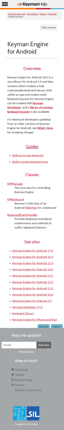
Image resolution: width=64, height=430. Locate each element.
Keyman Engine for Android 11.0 (32, 288)
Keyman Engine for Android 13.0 (32, 276)
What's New (45, 128)
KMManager (15, 184)
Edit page (43, 326)
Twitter (19, 375)
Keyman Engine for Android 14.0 (32, 269)
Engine (43, 14)
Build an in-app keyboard (27, 155)
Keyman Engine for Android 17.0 (32, 251)
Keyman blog (23, 380)
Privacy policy (26, 351)
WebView (31, 208)
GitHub (19, 385)
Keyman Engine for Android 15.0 (32, 263)
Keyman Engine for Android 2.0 (32, 301)
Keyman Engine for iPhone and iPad (34, 320)
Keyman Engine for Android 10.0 (32, 294)
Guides (32, 146)
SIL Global (32, 424)
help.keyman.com (16, 14)
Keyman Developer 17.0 (27, 307)
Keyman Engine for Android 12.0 (32, 282)
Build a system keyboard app (30, 162)
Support (57, 326)
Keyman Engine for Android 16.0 (32, 257)
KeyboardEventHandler (22, 215)
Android (52, 14)
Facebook (21, 370)
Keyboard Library (23, 313)
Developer (32, 14)
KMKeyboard (15, 199)
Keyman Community (28, 390)
